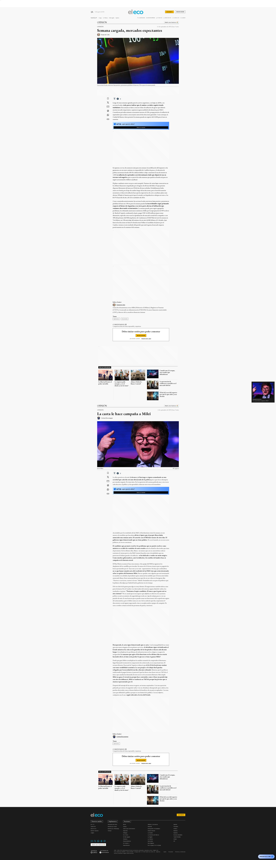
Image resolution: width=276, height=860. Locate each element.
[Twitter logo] (95, 842)
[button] (114, 98)
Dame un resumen (141, 127)
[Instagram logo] (104, 842)
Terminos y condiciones (180, 851)
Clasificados (142, 17)
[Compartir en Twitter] (108, 102)
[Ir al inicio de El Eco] (135, 12)
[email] (108, 106)
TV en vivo (160, 17)
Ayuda (165, 851)
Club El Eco (176, 17)
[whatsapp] (108, 115)
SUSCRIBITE (169, 11)
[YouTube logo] (92, 842)
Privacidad (170, 851)
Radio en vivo (168, 17)
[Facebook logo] (101, 842)
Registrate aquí (146, 338)
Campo (100, 17)
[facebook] (108, 110)
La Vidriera (105, 17)
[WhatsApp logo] (98, 842)
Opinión (117, 17)
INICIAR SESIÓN (141, 335)
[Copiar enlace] (108, 119)
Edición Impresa (151, 17)
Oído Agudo (111, 17)
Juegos (183, 17)
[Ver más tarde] (108, 98)
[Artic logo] (94, 851)
